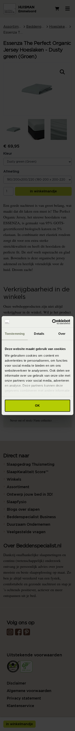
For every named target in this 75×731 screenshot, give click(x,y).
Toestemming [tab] (15, 333)
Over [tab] (61, 333)
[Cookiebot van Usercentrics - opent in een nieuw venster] (53, 322)
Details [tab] (39, 333)
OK (37, 405)
